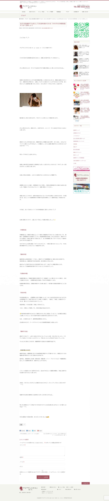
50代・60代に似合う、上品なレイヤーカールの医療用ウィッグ (84, 46)
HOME (44, 487)
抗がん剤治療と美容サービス (47, 28)
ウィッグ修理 (70, 487)
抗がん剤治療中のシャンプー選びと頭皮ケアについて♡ (85, 94)
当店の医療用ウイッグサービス (79, 160)
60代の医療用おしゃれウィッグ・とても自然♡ (29, 433)
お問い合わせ (78, 489)
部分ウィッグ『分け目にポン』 (48, 492)
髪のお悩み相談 (76, 149)
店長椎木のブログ (77, 133)
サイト (21, 466)
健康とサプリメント (77, 152)
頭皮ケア (75, 146)
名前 (21, 457)
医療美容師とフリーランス (78, 141)
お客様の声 (69, 489)
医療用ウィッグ (76, 130)
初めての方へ (53, 487)
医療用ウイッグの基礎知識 (78, 157)
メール (22, 461)
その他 (74, 163)
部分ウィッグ (76, 155)
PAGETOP (86, 483)
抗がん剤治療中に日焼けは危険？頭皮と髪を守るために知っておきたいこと (85, 87)
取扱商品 (44, 489)
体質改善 (75, 144)
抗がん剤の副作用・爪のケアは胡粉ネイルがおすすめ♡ (85, 102)
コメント (23, 445)
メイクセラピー (76, 135)
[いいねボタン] (21, 424)
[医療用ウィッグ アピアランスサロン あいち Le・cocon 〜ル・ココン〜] (28, 7)
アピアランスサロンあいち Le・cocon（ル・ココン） (53, 497)
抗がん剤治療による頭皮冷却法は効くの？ (85, 117)
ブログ (59, 489)
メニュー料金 (62, 487)
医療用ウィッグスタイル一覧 (47, 491)
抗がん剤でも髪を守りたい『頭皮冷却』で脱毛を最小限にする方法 (85, 110)
